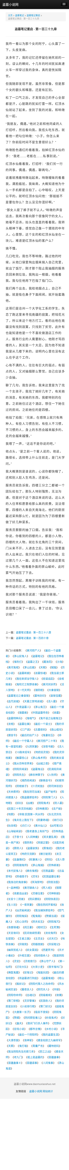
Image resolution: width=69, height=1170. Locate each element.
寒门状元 (45, 1006)
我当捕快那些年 (44, 910)
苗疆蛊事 (54, 1057)
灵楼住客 (38, 893)
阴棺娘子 (22, 786)
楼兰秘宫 (45, 854)
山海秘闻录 (14, 831)
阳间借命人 (41, 955)
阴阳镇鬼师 (20, 865)
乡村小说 (51, 1029)
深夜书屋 (48, 746)
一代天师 (24, 690)
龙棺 (10, 724)
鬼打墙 (23, 1046)
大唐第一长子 (21, 1012)
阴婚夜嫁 (38, 944)
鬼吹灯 (18, 662)
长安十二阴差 (16, 899)
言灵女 (39, 938)
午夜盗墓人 (23, 707)
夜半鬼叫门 (55, 967)
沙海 (59, 662)
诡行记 (57, 820)
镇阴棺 (39, 690)
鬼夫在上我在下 (23, 820)
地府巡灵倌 (41, 752)
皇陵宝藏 (56, 695)
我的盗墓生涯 (50, 1034)
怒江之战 (45, 1051)
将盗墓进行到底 (28, 978)
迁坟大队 (22, 967)
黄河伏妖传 (49, 684)
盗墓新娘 (24, 673)
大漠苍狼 (13, 1040)
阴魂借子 (22, 876)
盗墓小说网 (10, 4)
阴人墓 (58, 803)
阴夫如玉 (38, 921)
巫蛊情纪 (19, 859)
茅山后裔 (29, 667)
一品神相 (13, 887)
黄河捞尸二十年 (47, 741)
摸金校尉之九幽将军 (49, 1040)
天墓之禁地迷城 (33, 701)
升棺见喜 (24, 955)
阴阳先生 (19, 775)
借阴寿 (28, 842)
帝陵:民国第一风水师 (31, 814)
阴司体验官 (55, 786)
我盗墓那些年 (29, 797)
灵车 (35, 876)
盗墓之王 (32, 662)
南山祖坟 (56, 729)
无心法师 (22, 921)
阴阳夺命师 (14, 995)
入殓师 (52, 775)
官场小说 (19, 1029)
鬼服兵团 (43, 972)
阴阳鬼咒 (54, 921)
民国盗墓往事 (51, 876)
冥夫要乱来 (49, 837)
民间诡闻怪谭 (32, 933)
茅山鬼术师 (39, 758)
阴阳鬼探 (22, 916)
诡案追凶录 (20, 893)
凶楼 (30, 803)
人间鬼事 (48, 1063)
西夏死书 (48, 950)
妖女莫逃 (32, 950)
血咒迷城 (13, 701)
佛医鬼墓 (13, 972)
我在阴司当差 (32, 791)
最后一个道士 (43, 724)
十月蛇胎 (38, 786)
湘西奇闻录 (28, 780)
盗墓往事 (24, 724)
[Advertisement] (34, 1133)
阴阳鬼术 (43, 803)
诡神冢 (28, 1040)
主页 (10, 15)
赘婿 (16, 1017)
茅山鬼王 (40, 707)
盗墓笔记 (19, 15)
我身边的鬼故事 (17, 882)
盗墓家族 (32, 848)
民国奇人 (45, 1000)
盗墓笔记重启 (33, 15)
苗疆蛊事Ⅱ (14, 1063)
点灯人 (25, 825)
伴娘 (56, 989)
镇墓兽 (23, 712)
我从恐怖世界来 (23, 763)
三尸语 (25, 729)
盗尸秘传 (50, 791)
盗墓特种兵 (14, 718)
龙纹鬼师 (50, 933)
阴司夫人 (43, 989)
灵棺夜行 (30, 961)
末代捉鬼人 (14, 871)
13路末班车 (23, 752)
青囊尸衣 (38, 1046)
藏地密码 (54, 1046)
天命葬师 (13, 791)
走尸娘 (57, 808)
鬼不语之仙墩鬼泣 (50, 718)
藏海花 (47, 662)
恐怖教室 (42, 808)
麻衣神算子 (36, 775)
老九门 (18, 1057)
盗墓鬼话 (38, 769)
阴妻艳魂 (43, 820)
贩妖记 (20, 984)
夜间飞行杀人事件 (37, 1023)
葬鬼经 (47, 848)
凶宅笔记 (56, 825)
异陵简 (23, 944)
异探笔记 (54, 944)
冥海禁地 (37, 882)
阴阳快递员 (51, 899)
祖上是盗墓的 (35, 1057)
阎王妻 (28, 927)
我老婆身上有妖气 (37, 831)
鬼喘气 (30, 718)
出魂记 (30, 995)
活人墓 (52, 701)
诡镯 (58, 995)
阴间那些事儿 (32, 1017)
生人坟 (12, 904)
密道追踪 (48, 678)
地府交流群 (28, 854)
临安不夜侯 (41, 1012)
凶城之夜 (43, 763)
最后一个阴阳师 (28, 1034)
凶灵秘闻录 (23, 910)
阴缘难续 (45, 995)
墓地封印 (39, 695)
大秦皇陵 (54, 690)
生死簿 (55, 927)
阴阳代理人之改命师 (41, 984)
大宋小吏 (38, 967)
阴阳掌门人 (49, 797)
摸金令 (12, 735)
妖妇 (19, 803)
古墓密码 (40, 729)
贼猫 (53, 667)
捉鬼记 (28, 972)
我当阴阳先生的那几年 (21, 1051)
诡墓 (56, 712)
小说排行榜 (28, 1006)
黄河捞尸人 (33, 650)
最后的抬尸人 (29, 735)
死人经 (47, 887)
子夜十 (18, 837)
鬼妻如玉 (48, 735)
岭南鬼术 (51, 1017)
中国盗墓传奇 (40, 712)
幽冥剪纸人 (14, 950)
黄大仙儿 (40, 825)
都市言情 (35, 1029)
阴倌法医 (53, 882)
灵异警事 (29, 1000)
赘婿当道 (51, 916)
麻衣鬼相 (32, 871)
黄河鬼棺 (13, 667)
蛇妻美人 (35, 859)
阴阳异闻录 (20, 769)
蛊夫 (19, 1023)
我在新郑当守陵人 (27, 678)
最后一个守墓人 (23, 741)
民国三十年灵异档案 (19, 808)
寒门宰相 (13, 1000)
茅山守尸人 (47, 961)
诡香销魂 (13, 927)
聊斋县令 (45, 780)
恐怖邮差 (54, 865)
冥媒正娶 (43, 842)
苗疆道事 (32, 1063)
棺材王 (41, 927)
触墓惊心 (22, 758)
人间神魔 (32, 837)
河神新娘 (54, 893)
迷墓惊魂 (40, 673)
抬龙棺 (12, 825)
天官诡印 (13, 933)
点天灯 (52, 938)
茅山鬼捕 (38, 865)
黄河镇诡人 (30, 887)
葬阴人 (18, 848)
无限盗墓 (48, 871)
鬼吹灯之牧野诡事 (27, 684)
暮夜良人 (27, 989)
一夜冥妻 (27, 904)
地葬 (10, 814)
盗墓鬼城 (48, 978)
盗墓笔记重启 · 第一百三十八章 (33, 632)
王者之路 (24, 938)
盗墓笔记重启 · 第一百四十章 (32, 638)
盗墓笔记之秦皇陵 (18, 695)
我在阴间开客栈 (47, 904)
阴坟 (48, 859)
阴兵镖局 (34, 899)
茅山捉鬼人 (20, 656)
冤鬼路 (36, 916)
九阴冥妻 (32, 746)
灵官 (16, 961)
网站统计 (48, 1091)
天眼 (42, 667)
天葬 (10, 1046)
